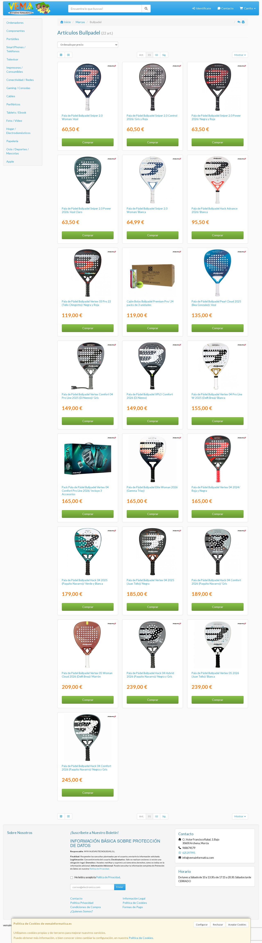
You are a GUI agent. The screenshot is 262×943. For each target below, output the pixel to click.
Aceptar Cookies (237, 924)
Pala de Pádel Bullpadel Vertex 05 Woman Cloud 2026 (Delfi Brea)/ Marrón (87, 674)
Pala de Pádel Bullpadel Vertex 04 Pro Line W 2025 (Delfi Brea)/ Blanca (217, 396)
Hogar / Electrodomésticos (18, 131)
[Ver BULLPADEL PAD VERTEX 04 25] (152, 551)
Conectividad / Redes (20, 79)
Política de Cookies (141, 938)
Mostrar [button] (239, 54)
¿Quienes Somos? (81, 911)
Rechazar (218, 924)
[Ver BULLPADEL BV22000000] (218, 459)
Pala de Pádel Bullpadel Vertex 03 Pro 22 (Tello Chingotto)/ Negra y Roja (86, 303)
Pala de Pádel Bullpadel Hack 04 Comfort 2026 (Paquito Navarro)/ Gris (216, 582)
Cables (10, 96)
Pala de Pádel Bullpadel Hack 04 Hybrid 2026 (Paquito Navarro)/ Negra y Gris (150, 674)
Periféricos (13, 104)
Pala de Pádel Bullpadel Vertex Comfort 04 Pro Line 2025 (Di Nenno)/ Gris (87, 396)
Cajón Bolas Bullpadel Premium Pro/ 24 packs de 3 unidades (150, 303)
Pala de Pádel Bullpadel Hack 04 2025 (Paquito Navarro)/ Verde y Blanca (84, 582)
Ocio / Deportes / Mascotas (17, 151)
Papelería (12, 141)
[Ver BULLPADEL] (88, 87)
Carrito (248, 8)
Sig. (164, 54)
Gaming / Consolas (18, 88)
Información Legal (134, 898)
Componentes (15, 30)
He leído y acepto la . (98, 877)
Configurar (202, 924)
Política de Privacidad (99, 868)
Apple (10, 161)
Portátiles (12, 39)
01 (149, 54)
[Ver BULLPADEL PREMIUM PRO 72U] (152, 273)
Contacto (227, 8)
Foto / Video (14, 120)
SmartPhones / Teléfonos (15, 49)
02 (156, 54)
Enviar (119, 886)
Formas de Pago (133, 907)
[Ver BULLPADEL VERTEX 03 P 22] (88, 273)
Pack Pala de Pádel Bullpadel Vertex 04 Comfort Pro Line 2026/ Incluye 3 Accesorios (85, 491)
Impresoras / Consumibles (14, 69)
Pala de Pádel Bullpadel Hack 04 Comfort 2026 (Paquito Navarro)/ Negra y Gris (86, 767)
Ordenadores (15, 22)
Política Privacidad (81, 902)
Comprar (87, 142)
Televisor (12, 59)
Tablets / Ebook (16, 112)
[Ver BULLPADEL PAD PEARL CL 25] (218, 273)
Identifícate (203, 8)
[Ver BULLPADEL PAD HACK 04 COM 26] (218, 551)
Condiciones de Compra (85, 907)
